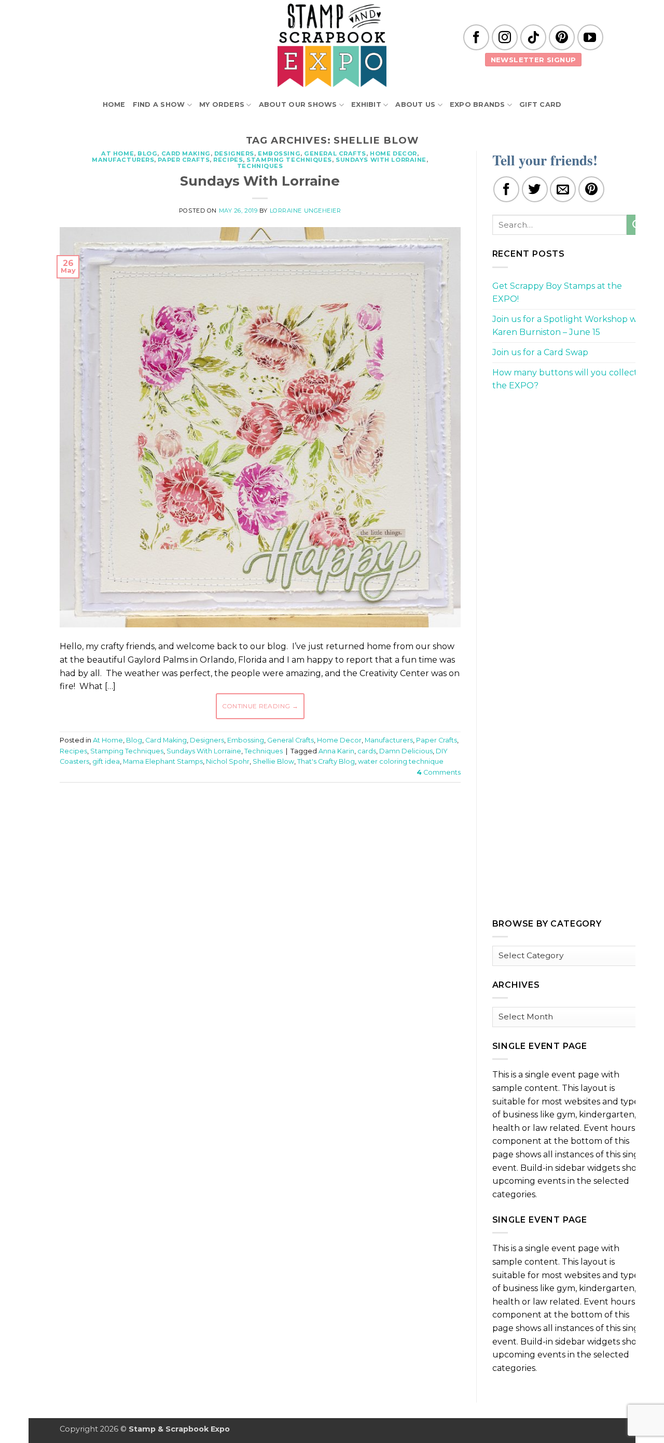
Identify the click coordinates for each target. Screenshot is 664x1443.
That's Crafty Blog (326, 761)
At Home (117, 153)
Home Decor (393, 153)
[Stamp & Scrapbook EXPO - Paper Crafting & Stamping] (332, 45)
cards (366, 751)
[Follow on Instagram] (505, 37)
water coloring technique (401, 761)
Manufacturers (123, 159)
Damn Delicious (406, 751)
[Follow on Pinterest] (562, 37)
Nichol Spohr (228, 761)
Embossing (279, 153)
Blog (147, 153)
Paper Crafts (184, 159)
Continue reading (260, 706)
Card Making (186, 153)
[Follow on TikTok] (533, 37)
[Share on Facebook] (506, 189)
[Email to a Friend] (563, 189)
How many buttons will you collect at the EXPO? (570, 379)
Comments (439, 772)
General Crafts (335, 153)
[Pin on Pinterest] (591, 189)
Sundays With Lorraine (381, 159)
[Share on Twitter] (535, 189)
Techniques (260, 166)
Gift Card (540, 104)
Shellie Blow (273, 761)
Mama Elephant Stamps (163, 761)
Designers (234, 153)
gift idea (106, 761)
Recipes (228, 159)
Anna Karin (336, 751)
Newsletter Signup (533, 59)
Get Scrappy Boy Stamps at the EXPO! (557, 292)
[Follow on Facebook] (476, 37)
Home (114, 104)
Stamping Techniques (289, 159)
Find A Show (159, 104)
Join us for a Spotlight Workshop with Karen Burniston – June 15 (570, 326)
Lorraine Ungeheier (305, 210)
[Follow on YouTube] (590, 37)
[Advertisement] (260, 821)
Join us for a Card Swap (540, 352)
